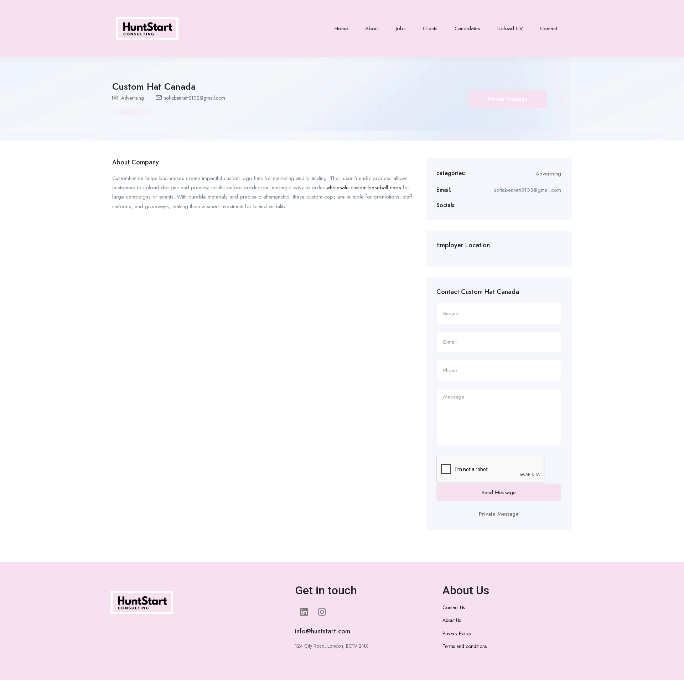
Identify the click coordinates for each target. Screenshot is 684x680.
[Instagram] (322, 612)
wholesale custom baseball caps (363, 187)
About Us (451, 620)
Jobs (401, 28)
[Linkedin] (304, 612)
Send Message (499, 492)
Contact (548, 28)
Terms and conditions (464, 646)
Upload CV (510, 28)
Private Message (508, 99)
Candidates (467, 28)
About (372, 28)
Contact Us (453, 607)
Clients (430, 28)
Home (341, 28)
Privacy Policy (456, 633)
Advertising (132, 97)
